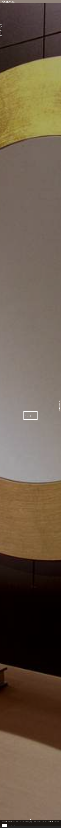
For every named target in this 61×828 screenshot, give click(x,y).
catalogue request (59, 406)
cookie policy (56, 821)
